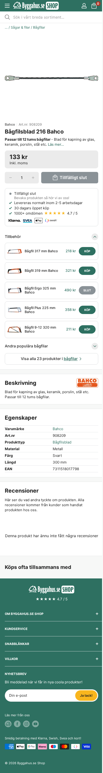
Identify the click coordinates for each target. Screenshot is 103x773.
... (6, 27)
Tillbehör (13, 236)
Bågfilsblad (62, 442)
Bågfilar (39, 27)
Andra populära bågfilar (26, 346)
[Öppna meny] (7, 6)
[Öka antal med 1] (33, 177)
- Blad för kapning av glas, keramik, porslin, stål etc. (50, 142)
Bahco (10, 124)
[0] (94, 6)
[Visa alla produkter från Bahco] (87, 383)
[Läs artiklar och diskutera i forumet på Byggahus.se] (8, 724)
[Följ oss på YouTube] (35, 724)
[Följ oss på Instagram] (26, 724)
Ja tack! (86, 695)
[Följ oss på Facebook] (17, 724)
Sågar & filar (20, 27)
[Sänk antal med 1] (10, 177)
